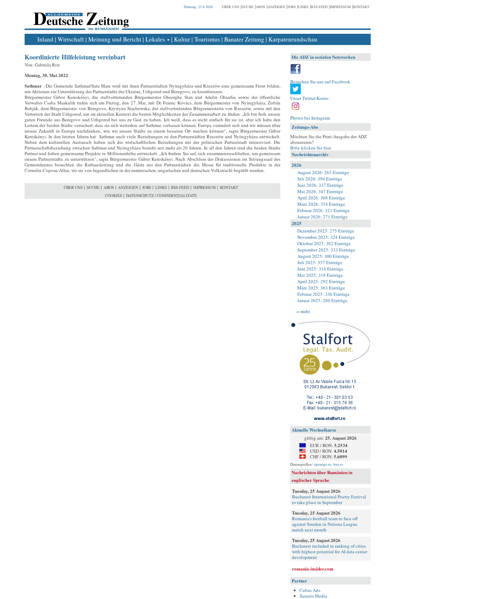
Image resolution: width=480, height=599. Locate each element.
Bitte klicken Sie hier (310, 148)
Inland (45, 39)
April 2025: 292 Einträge (321, 281)
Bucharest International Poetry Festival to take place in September (329, 499)
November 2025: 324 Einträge (326, 237)
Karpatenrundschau (292, 39)
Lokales (155, 39)
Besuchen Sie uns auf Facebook (320, 81)
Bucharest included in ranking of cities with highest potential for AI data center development (329, 551)
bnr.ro (338, 464)
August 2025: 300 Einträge (323, 256)
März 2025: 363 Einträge (321, 288)
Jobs (291, 6)
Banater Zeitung (244, 39)
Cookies (113, 195)
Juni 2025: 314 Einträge (320, 269)
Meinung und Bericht (114, 39)
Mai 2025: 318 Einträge (320, 275)
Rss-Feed (319, 6)
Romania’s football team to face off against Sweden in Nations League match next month (325, 524)
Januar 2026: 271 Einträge (322, 216)
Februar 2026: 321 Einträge (323, 210)
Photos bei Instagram (310, 118)
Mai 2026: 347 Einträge (320, 191)
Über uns (230, 6)
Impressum (340, 6)
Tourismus (207, 39)
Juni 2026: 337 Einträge (320, 185)
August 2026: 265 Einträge (323, 172)
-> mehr (303, 311)
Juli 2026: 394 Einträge (319, 178)
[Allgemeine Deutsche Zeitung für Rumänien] (80, 16)
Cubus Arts (309, 590)
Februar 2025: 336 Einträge (323, 294)
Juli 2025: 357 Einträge (319, 262)
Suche (247, 6)
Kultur (182, 39)
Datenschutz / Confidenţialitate (161, 195)
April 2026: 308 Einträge (321, 197)
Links (303, 6)
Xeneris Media (313, 596)
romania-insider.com (312, 568)
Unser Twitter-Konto (309, 98)
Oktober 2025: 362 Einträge (324, 243)
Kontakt (361, 6)
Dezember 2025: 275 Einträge (325, 231)
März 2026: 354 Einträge (321, 204)
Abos (260, 6)
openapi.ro (322, 464)
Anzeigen (276, 6)
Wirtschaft (71, 39)
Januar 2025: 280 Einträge (322, 300)
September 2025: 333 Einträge (326, 250)
